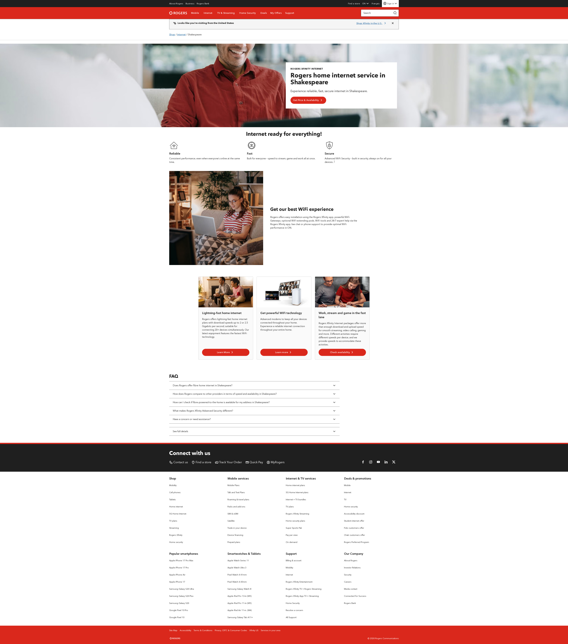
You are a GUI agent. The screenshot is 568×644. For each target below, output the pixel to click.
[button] (365, 3)
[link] (176, 3)
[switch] (376, 3)
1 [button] (334, 161)
